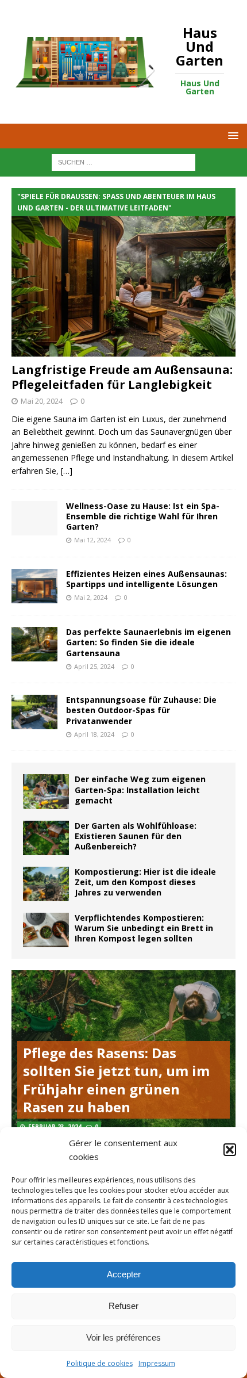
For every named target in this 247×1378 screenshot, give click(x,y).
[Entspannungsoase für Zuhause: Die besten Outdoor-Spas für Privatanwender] (34, 712)
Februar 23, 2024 (55, 1127)
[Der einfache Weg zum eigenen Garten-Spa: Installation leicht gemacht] (46, 791)
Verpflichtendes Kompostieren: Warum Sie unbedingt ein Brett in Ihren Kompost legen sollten (144, 928)
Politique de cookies (100, 1363)
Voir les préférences (123, 1337)
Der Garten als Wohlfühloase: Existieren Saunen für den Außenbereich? (135, 836)
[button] (230, 1149)
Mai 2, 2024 (90, 597)
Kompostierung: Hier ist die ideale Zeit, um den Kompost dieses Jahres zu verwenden (145, 882)
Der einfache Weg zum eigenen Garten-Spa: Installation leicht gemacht (140, 789)
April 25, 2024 (94, 666)
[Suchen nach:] (123, 161)
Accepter (124, 1274)
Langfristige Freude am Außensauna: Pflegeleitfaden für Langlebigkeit (122, 377)
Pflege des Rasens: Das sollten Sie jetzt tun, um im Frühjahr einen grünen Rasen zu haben (116, 1079)
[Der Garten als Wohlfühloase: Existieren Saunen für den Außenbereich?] (46, 838)
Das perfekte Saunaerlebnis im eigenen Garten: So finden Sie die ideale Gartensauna (148, 642)
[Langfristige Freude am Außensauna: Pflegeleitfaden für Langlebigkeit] (123, 272)
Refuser (123, 1306)
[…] (66, 470)
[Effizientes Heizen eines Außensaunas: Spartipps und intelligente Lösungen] (34, 586)
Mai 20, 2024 (42, 401)
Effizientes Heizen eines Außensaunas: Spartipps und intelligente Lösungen (146, 579)
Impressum (156, 1363)
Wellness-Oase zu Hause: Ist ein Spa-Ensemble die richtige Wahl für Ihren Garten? (142, 516)
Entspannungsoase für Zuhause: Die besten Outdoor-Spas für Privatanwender (141, 710)
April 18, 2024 (94, 734)
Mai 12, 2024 (92, 539)
